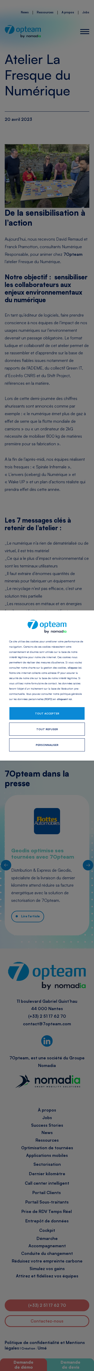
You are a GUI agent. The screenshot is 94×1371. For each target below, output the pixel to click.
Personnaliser (47, 744)
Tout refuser (47, 729)
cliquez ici (74, 667)
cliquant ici (64, 699)
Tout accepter (47, 713)
